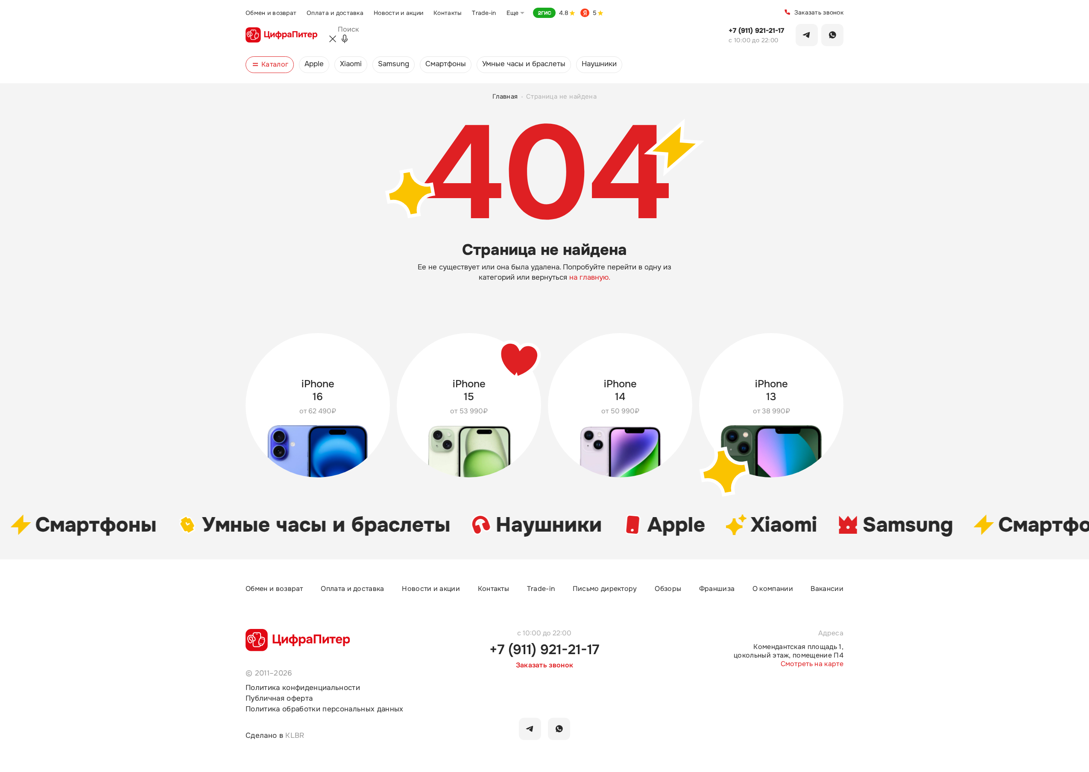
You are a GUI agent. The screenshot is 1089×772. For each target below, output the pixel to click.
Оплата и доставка (335, 13)
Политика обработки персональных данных (325, 709)
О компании (772, 589)
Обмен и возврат (271, 13)
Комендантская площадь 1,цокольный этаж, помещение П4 (788, 651)
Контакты (447, 13)
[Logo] (281, 35)
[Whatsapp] (832, 35)
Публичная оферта (279, 698)
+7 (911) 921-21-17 (756, 30)
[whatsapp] (559, 729)
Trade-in (484, 13)
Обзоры (668, 589)
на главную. (589, 277)
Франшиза (717, 589)
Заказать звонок (818, 12)
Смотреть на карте (812, 664)
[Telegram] (807, 35)
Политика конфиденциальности (303, 687)
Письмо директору (605, 589)
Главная (505, 97)
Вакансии (827, 589)
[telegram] (530, 729)
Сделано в (275, 735)
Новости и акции (398, 13)
